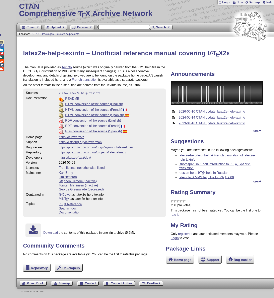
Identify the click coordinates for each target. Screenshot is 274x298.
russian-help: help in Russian (203, 172)
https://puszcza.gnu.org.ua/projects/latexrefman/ (92, 152)
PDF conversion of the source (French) (93, 126)
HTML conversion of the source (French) (94, 109)
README (72, 98)
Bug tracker (243, 260)
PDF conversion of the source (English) (93, 120)
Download (50, 232)
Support (213, 260)
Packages (48, 33)
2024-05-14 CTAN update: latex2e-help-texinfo (212, 117)
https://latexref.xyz (71, 137)
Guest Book (35, 283)
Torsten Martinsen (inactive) (78, 185)
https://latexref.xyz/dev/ (75, 157)
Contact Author (121, 283)
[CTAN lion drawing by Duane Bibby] (249, 48)
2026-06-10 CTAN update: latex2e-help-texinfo (212, 111)
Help (269, 2)
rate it (175, 214)
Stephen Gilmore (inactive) (78, 181)
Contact (90, 283)
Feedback (153, 283)
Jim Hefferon (68, 177)
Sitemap (64, 283)
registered (185, 234)
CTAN (35, 33)
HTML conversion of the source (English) (94, 104)
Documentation (69, 212)
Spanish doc (68, 208)
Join (240, 2)
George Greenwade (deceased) (81, 189)
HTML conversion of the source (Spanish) (95, 115)
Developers (71, 268)
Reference (70, 204)
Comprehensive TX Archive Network (85, 10)
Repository (39, 268)
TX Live (65, 194)
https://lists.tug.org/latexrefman (80, 142)
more (254, 130)
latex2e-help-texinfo (68, 33)
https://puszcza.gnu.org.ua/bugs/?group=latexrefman (96, 147)
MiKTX (64, 198)
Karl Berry (66, 172)
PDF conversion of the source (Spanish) (94, 131)
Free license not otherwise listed (82, 167)
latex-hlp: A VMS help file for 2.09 (206, 177)
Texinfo (67, 67)
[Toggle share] (1, 35)
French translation (84, 79)
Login (226, 2)
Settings (255, 2)
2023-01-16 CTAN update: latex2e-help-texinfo (212, 123)
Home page (182, 260)
